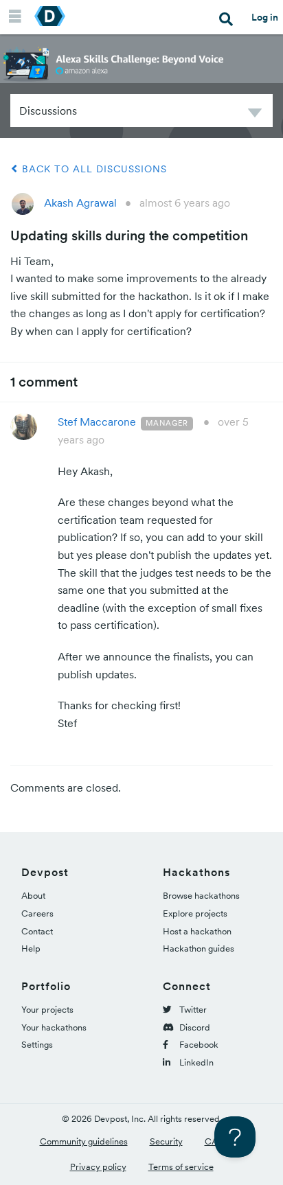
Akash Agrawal (80, 202)
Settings (37, 1044)
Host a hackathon (197, 931)
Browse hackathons (201, 895)
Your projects (47, 1009)
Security (166, 1141)
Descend (255, 115)
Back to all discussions (93, 169)
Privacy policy (98, 1167)
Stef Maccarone (97, 421)
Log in (264, 17)
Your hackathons (54, 1027)
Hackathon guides (198, 948)
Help (31, 948)
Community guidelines (84, 1141)
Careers (37, 913)
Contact (37, 931)
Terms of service (181, 1167)
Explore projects (195, 913)
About (33, 895)
